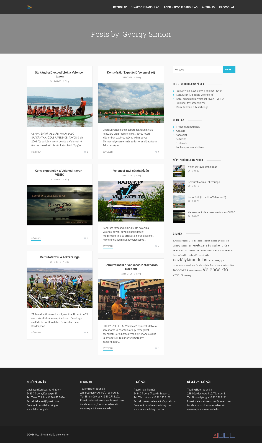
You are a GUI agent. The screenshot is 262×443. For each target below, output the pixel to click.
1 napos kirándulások (188, 126)
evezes (214, 241)
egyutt (207, 241)
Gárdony (176, 246)
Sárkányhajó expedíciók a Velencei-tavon (199, 90)
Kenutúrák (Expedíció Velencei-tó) (131, 72)
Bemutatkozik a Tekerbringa (59, 257)
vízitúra (178, 275)
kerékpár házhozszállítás (184, 250)
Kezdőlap (120, 7)
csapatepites (182, 241)
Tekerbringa (215, 265)
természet (225, 265)
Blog (67, 81)
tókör (191, 271)
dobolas (201, 241)
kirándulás (182, 255)
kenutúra (222, 245)
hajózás (184, 246)
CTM (191, 241)
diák (195, 241)
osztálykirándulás (190, 259)
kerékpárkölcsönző (204, 250)
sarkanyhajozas (180, 265)
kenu (214, 246)
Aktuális (208, 7)
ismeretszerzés (199, 245)
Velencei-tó (215, 269)
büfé (175, 241)
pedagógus (219, 260)
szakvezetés (192, 265)
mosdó (201, 255)
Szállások (181, 143)
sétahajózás (204, 265)
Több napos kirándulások (190, 147)
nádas (207, 255)
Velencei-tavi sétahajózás (131, 170)
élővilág (187, 276)
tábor (232, 265)
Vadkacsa (197, 271)
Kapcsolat (226, 7)
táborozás (180, 270)
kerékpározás (218, 250)
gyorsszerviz (223, 241)
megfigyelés (192, 255)
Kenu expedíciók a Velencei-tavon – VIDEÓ (200, 98)
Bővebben (36, 152)
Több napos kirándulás (180, 7)
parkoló (211, 260)
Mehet (229, 69)
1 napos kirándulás (145, 7)
